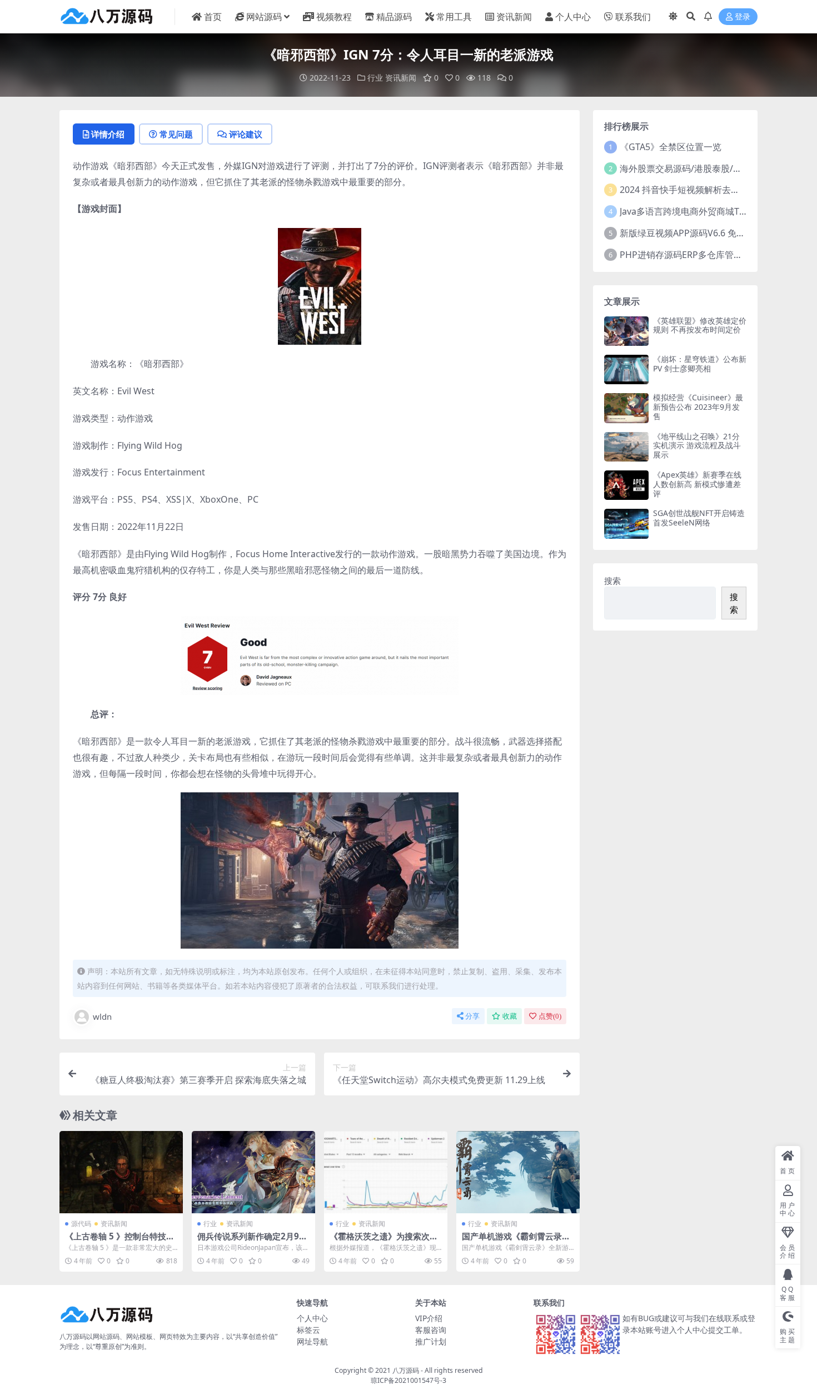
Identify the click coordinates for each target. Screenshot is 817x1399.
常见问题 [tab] (176, 134)
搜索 (612, 580)
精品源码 (394, 17)
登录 (742, 17)
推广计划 (430, 1341)
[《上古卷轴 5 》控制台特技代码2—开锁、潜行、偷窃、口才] (121, 1172)
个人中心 (573, 17)
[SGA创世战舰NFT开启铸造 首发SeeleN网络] (626, 523)
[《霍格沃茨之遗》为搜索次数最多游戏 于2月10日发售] (385, 1172)
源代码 (81, 1223)
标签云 (308, 1329)
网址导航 (312, 1341)
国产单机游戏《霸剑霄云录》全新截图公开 (516, 1241)
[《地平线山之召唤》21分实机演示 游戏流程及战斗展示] (626, 447)
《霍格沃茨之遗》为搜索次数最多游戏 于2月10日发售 (384, 1241)
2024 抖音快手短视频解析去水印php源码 (701, 189)
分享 (472, 1016)
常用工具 (454, 17)
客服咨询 (430, 1329)
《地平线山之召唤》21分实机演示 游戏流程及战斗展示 (697, 445)
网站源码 (264, 17)
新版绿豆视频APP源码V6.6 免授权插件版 (700, 233)
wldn (102, 1016)
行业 (375, 77)
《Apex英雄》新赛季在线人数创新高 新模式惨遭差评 (697, 484)
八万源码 (405, 1370)
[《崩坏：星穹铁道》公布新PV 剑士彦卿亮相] (626, 369)
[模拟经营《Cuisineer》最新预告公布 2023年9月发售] (626, 408)
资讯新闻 (514, 17)
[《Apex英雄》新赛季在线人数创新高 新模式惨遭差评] (626, 485)
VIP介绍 (428, 1318)
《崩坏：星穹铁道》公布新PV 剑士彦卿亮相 (699, 364)
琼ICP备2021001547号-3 (408, 1380)
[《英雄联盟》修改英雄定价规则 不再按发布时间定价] (626, 331)
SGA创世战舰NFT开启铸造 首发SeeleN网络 (699, 518)
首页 (213, 17)
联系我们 (633, 17)
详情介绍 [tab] (107, 134)
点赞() (550, 1016)
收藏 (509, 1016)
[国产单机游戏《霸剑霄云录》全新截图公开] (518, 1172)
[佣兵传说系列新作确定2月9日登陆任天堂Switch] (253, 1172)
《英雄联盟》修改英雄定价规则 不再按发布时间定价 (699, 325)
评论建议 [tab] (245, 134)
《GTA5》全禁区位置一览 (670, 147)
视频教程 (334, 17)
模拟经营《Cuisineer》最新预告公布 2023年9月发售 (698, 406)
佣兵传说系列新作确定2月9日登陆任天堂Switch (252, 1241)
